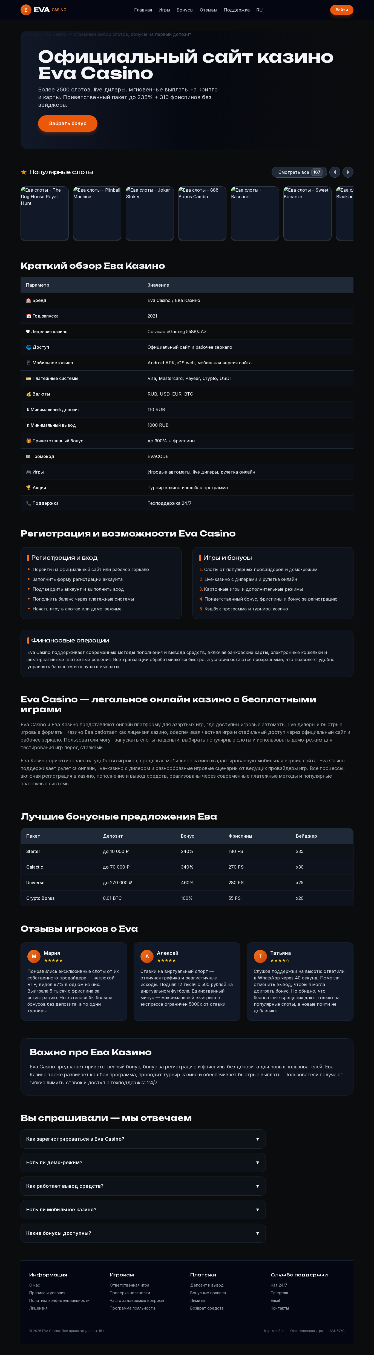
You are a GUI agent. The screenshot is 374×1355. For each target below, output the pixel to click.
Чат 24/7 (279, 1285)
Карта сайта (274, 1331)
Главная (143, 10)
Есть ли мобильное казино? (143, 1209)
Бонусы (185, 10)
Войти (342, 9)
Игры (164, 10)
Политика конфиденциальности (59, 1300)
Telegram (279, 1292)
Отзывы (208, 10)
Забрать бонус (68, 123)
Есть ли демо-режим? (143, 1162)
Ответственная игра (129, 1285)
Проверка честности (130, 1292)
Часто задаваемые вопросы (137, 1300)
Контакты (280, 1308)
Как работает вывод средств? (143, 1186)
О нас (34, 1285)
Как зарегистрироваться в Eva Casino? (143, 1139)
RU (259, 10)
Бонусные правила (208, 1292)
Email (275, 1300)
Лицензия (38, 1308)
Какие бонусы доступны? (143, 1233)
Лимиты (197, 1300)
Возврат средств (207, 1308)
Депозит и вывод (207, 1285)
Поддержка (237, 10)
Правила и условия (47, 1292)
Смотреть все (293, 172)
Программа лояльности (132, 1308)
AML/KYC (337, 1331)
